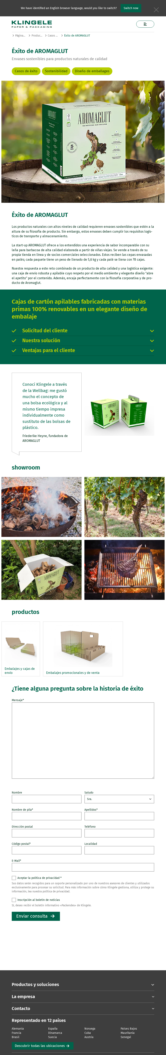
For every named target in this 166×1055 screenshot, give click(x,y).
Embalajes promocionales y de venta (73, 673)
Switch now (131, 8)
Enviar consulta (32, 916)
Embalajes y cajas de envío (20, 671)
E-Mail (16, 861)
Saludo (88, 792)
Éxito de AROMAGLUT (77, 35)
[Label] (145, 24)
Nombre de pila (22, 809)
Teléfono (90, 826)
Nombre (17, 792)
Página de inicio (20, 35)
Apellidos (91, 809)
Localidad (90, 844)
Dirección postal (22, 826)
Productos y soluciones (37, 35)
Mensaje (18, 700)
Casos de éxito (53, 35)
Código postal (21, 844)
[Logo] (67, 24)
